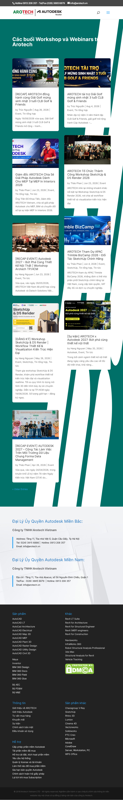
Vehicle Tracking (73, 659)
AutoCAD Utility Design (24, 649)
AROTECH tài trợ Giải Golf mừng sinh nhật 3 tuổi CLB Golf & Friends (85, 97)
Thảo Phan (24, 190)
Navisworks (71, 640)
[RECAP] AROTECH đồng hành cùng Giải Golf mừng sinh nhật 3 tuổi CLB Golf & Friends (33, 99)
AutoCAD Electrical (22, 630)
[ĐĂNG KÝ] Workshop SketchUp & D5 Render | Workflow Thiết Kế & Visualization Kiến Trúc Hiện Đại (34, 346)
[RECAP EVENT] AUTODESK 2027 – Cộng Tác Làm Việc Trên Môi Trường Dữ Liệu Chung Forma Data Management (34, 452)
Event (18, 113)
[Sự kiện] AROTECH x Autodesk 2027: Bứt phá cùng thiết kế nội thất (87, 340)
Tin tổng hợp (29, 113)
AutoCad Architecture (23, 626)
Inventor (16, 663)
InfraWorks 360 (73, 644)
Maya (15, 659)
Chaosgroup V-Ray (75, 708)
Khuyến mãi (18, 719)
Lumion (69, 719)
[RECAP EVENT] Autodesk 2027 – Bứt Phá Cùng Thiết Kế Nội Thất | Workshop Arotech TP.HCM (33, 264)
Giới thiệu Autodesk (22, 711)
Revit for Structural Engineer (80, 626)
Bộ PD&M (17, 688)
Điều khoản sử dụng (22, 731)
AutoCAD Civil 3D (21, 653)
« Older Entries (20, 489)
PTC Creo (70, 734)
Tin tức (33, 194)
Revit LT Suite (72, 618)
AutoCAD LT (18, 622)
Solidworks (71, 731)
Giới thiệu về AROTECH (24, 708)
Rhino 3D (70, 715)
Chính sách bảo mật (22, 727)
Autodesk (72, 352)
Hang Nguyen (26, 274)
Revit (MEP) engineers (76, 630)
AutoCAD (17, 618)
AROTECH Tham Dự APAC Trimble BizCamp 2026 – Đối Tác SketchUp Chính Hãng (86, 255)
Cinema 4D (71, 723)
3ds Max (69, 651)
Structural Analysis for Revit (79, 655)
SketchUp (28, 362)
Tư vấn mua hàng (21, 715)
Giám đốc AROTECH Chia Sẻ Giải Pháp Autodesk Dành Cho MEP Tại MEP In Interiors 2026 (35, 180)
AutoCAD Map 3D (21, 634)
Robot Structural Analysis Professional (85, 648)
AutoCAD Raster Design (24, 645)
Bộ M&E (16, 692)
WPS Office (71, 754)
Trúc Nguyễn (25, 109)
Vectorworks (71, 727)
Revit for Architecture (76, 622)
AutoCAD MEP (19, 638)
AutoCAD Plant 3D (21, 641)
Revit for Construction (76, 634)
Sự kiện (16, 723)
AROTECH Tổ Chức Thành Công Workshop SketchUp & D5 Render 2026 (86, 174)
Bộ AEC (16, 684)
